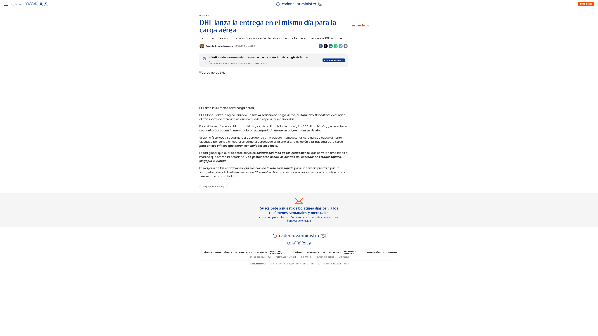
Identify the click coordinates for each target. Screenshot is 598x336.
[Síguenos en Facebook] (26, 4)
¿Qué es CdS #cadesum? (260, 257)
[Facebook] (321, 46)
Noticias (204, 15)
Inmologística (223, 252)
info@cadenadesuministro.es (336, 264)
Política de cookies (325, 257)
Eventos (392, 252)
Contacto (306, 257)
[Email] (346, 46)
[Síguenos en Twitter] (31, 4)
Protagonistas (332, 252)
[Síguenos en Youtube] (41, 4)
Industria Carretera (276, 252)
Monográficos (375, 252)
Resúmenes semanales (350, 252)
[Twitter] (326, 46)
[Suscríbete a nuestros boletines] (299, 210)
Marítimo (298, 252)
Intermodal (313, 252)
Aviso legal (344, 257)
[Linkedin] (331, 46)
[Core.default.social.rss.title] (46, 4)
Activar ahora (332, 60)
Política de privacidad (286, 257)
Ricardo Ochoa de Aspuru (219, 46)
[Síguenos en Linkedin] (36, 4)
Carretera (261, 252)
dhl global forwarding (213, 186)
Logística (206, 252)
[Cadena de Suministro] (299, 237)
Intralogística (243, 252)
